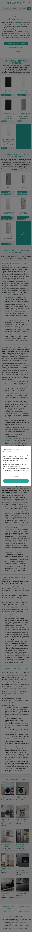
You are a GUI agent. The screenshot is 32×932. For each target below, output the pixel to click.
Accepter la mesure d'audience (16, 481)
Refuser (16, 476)
